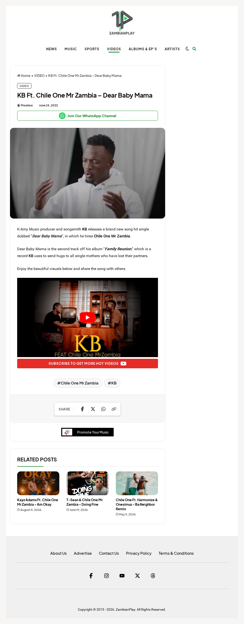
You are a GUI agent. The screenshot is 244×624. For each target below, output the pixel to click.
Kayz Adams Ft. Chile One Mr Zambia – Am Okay (37, 502)
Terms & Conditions (176, 553)
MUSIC (71, 49)
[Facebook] (91, 576)
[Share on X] (93, 409)
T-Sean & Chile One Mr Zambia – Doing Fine (84, 502)
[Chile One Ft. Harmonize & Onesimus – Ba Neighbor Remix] (137, 483)
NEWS (51, 49)
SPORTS (92, 49)
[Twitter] (137, 576)
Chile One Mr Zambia (112, 236)
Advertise (83, 553)
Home (25, 75)
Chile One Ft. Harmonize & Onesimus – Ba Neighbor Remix (137, 504)
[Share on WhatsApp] (103, 409)
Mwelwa (27, 105)
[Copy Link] (114, 409)
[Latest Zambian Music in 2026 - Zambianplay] (121, 23)
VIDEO (39, 75)
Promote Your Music (93, 432)
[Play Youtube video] (87, 317)
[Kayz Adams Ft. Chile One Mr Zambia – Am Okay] (38, 483)
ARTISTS (172, 49)
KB (84, 229)
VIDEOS (114, 49)
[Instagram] (106, 576)
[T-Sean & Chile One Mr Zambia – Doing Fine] (87, 483)
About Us (58, 553)
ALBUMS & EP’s (143, 49)
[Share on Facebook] (82, 409)
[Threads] (153, 576)
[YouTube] (122, 576)
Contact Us (109, 553)
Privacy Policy (139, 553)
